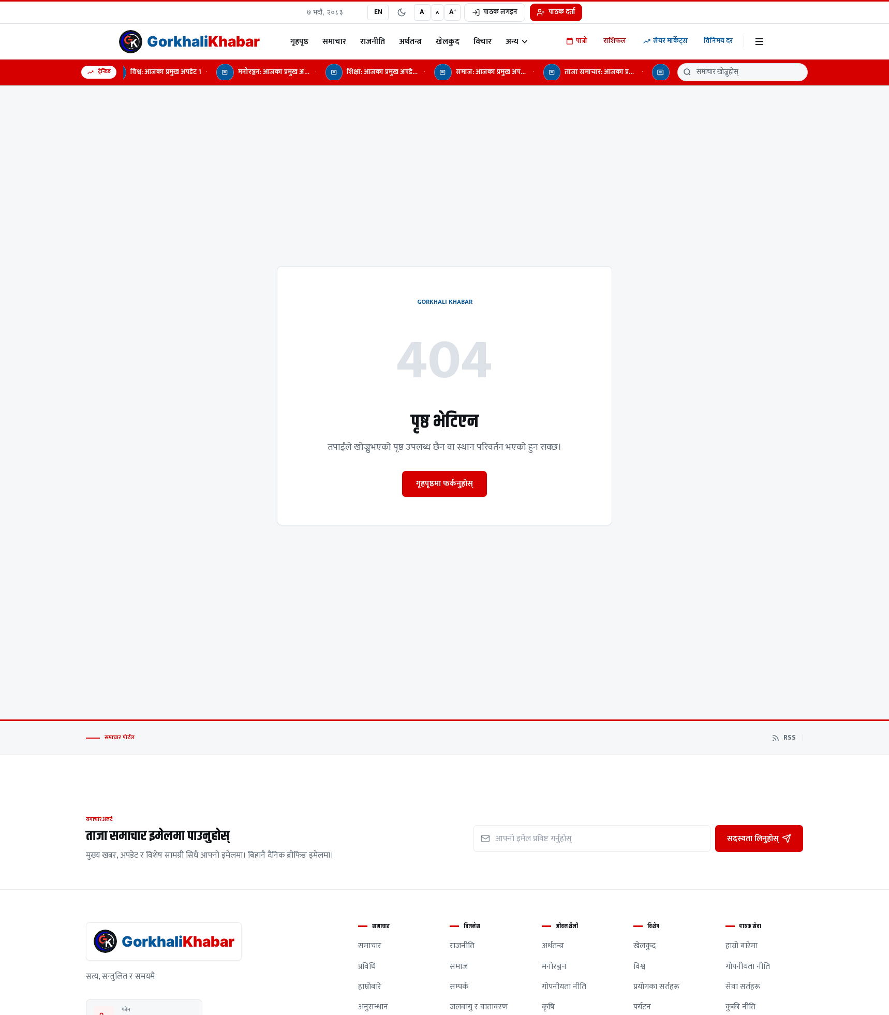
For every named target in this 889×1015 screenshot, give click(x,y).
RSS (789, 738)
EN (378, 12)
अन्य (512, 41)
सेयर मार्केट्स (670, 41)
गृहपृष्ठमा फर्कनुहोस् (444, 483)
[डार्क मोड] (401, 12)
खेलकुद (448, 41)
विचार (482, 41)
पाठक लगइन (500, 12)
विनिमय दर (718, 41)
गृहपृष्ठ (299, 41)
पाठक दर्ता (562, 12)
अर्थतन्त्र (410, 41)
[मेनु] (759, 41)
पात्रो (581, 41)
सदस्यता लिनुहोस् (753, 838)
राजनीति (372, 41)
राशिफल (614, 41)
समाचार (334, 41)
